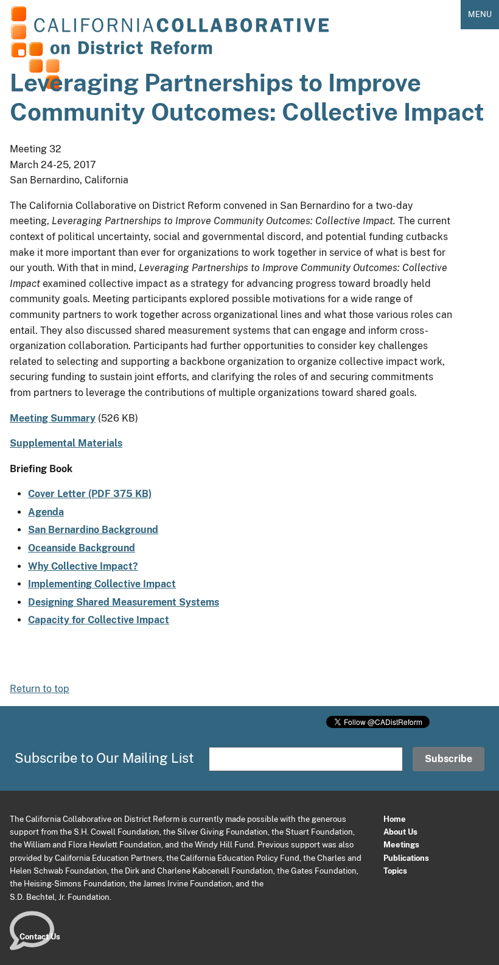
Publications (406, 858)
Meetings (401, 844)
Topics (395, 870)
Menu (480, 14)
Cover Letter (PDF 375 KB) (90, 494)
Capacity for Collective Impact (98, 620)
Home (394, 819)
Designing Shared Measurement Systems (123, 602)
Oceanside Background (81, 548)
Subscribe (448, 759)
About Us (400, 831)
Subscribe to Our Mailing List (104, 758)
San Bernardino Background (93, 530)
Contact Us (39, 936)
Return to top (39, 689)
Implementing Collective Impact (102, 584)
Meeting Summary (53, 418)
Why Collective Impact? (83, 566)
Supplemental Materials (66, 443)
